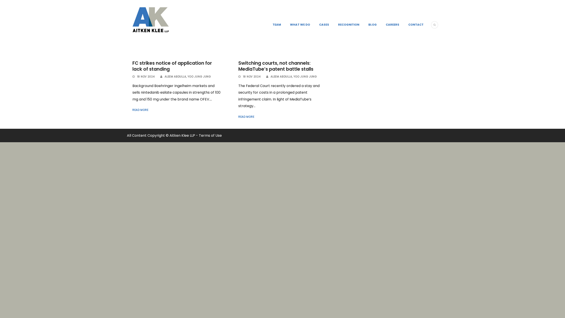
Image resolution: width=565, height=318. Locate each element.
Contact (416, 25)
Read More (140, 110)
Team (277, 25)
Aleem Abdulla (175, 76)
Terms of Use (210, 135)
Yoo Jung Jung (199, 76)
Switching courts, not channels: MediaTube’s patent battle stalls (275, 66)
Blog (372, 25)
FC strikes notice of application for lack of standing (172, 66)
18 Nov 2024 (146, 76)
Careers (392, 25)
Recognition (348, 25)
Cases (324, 25)
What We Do (300, 25)
